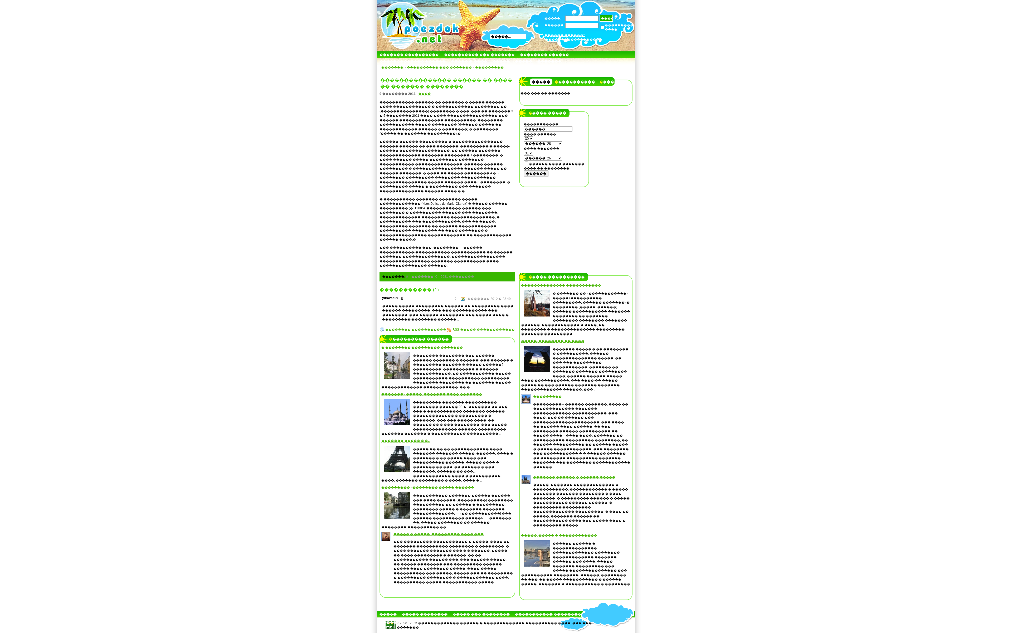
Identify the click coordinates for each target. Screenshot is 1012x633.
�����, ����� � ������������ (559, 535)
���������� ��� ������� (479, 55)
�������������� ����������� (561, 285)
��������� (489, 67)
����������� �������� (548, 614)
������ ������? (564, 35)
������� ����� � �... (405, 441)
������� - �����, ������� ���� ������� (431, 394)
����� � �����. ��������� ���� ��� (438, 534)
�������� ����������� (415, 330)
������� (549, 61)
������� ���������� (409, 55)
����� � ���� (469, 61)
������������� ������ (413, 61)
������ (536, 174)
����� (501, 61)
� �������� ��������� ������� (422, 347)
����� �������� (424, 614)
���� (424, 94)
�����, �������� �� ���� (552, 341)
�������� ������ (544, 55)
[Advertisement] (554, 223)
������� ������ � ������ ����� (574, 477)
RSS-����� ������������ (484, 330)
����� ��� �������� (481, 614)
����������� (574, 82)
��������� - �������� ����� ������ (427, 487)
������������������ (573, 39)
